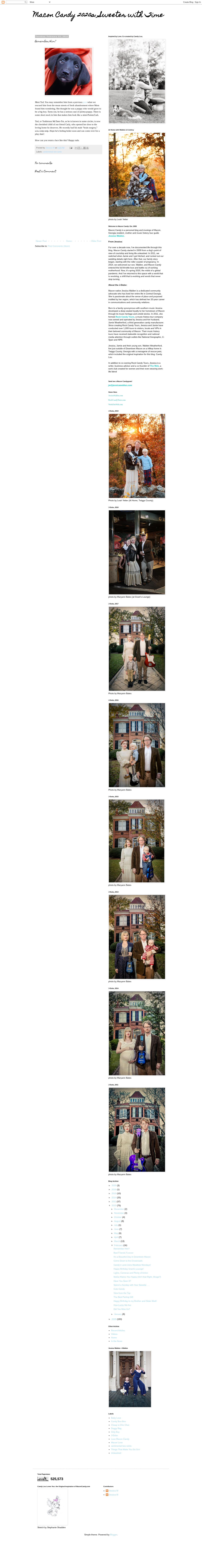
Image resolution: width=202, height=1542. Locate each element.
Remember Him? (122, 1248)
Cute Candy (119, 1289)
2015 (114, 1193)
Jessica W (113, 1491)
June (116, 1229)
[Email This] (76, 148)
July (116, 1225)
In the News (116, 1341)
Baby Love (116, 1418)
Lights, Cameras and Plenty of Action (131, 1273)
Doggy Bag (116, 1428)
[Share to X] (81, 148)
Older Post (96, 241)
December (119, 1209)
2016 (114, 1189)
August (117, 1221)
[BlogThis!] (78, 148)
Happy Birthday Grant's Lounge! (129, 1269)
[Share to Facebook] (84, 148)
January (118, 1314)
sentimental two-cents (52, 152)
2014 (114, 1197)
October (118, 1217)
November (119, 1213)
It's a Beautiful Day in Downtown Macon (132, 1257)
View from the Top (122, 1293)
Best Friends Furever (123, 1253)
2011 (114, 1201)
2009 (114, 1319)
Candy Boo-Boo (118, 1421)
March (117, 1241)
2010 (114, 1205)
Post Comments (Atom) (59, 246)
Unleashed (116, 1453)
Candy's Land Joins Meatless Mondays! (132, 1265)
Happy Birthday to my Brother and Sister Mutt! (135, 1301)
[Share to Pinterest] (87, 148)
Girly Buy (115, 1432)
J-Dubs (114, 1435)
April (116, 1237)
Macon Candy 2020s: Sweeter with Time (98, 15)
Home (69, 241)
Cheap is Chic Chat (120, 1425)
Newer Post (41, 241)
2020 (114, 1185)
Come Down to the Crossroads (128, 1261)
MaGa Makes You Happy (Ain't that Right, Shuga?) (137, 1277)
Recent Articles (118, 1330)
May (116, 1233)
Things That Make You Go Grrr (125, 1449)
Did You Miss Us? (122, 1309)
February (118, 1245)
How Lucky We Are (122, 1305)
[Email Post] (71, 148)
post (85, 102)
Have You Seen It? (122, 1281)
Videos (114, 1334)
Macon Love (117, 1442)
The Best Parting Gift (123, 1297)
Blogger (113, 1534)
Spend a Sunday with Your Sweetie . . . (132, 1285)
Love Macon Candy (120, 1439)
